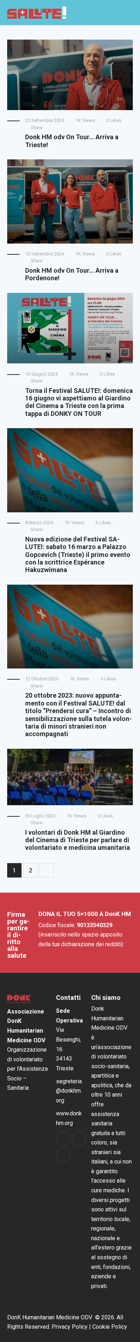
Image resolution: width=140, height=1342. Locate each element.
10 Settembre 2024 (44, 254)
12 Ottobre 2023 (41, 678)
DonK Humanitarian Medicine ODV (49, 1317)
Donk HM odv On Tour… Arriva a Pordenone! (71, 274)
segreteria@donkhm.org (69, 1091)
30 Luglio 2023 (40, 816)
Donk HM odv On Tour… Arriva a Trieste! (71, 140)
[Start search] (116, 13)
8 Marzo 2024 (39, 522)
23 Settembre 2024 (44, 120)
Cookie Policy (109, 1326)
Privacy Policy (70, 1326)
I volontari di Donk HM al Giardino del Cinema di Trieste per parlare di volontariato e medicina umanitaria (77, 840)
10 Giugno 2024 (41, 374)
